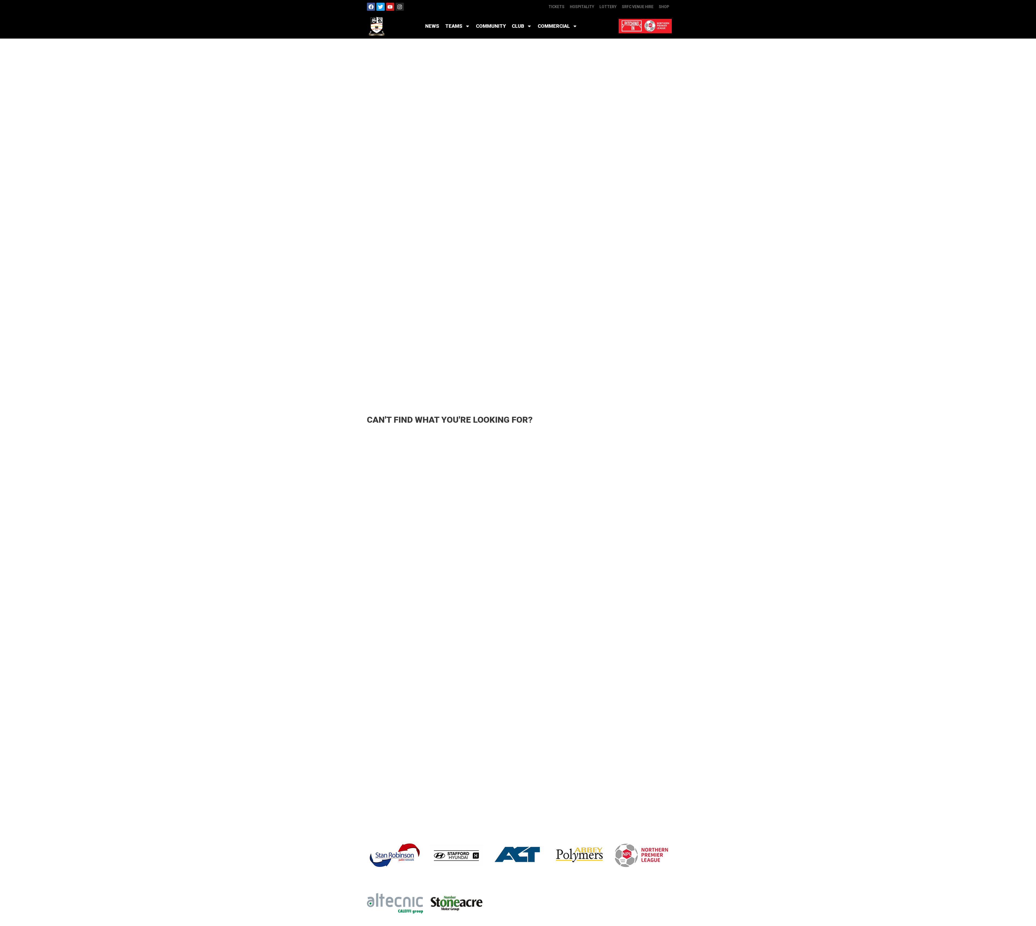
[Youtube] (390, 7)
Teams (453, 26)
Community (491, 26)
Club (518, 26)
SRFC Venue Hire (637, 7)
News (432, 26)
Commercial (554, 26)
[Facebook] (371, 7)
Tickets (556, 7)
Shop (664, 7)
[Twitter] (380, 7)
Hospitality (582, 7)
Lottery (607, 7)
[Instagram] (400, 7)
